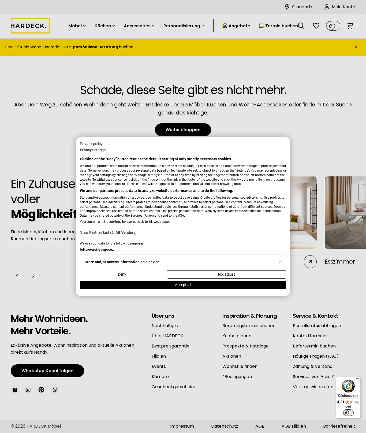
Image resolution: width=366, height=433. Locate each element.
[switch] (348, 412)
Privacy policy (91, 143)
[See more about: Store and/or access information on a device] (279, 262)
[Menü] (357, 380)
